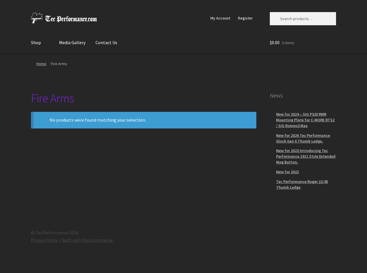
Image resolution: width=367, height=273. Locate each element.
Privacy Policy (44, 240)
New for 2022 (287, 171)
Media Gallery (72, 42)
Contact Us (106, 42)
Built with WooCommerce (87, 240)
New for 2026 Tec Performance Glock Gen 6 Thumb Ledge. (303, 138)
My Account (220, 18)
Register (245, 18)
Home (41, 63)
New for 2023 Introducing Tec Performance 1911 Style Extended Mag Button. (305, 156)
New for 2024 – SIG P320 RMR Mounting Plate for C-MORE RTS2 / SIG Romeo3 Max (305, 120)
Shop (36, 42)
